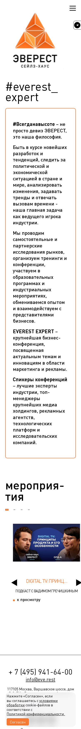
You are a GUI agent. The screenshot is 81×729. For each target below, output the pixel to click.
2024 (29, 509)
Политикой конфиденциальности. (36, 713)
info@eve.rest (40, 679)
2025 (21, 509)
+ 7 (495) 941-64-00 (40, 672)
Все (7, 509)
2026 (14, 509)
